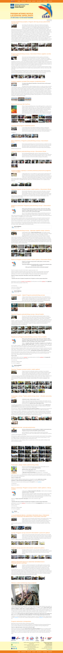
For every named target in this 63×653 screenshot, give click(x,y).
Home (19, 1)
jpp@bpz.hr (43, 281)
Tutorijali (45, 1)
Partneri (29, 1)
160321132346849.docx (17, 226)
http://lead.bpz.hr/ (28, 281)
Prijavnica (15, 511)
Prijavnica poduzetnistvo (18, 365)
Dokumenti (39, 1)
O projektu (23, 1)
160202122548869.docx (17, 291)
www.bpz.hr (23, 281)
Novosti (34, 1)
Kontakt (50, 1)
